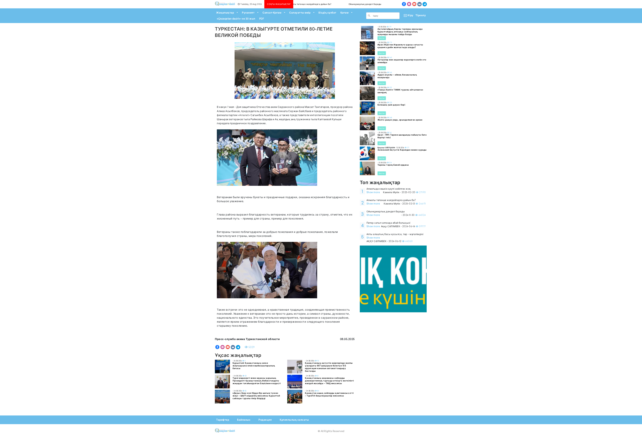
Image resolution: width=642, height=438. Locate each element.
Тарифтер (222, 419)
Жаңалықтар (225, 12)
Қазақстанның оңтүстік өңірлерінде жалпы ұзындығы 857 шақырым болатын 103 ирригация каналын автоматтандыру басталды (329, 367)
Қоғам (344, 12)
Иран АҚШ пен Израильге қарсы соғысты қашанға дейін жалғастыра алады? (400, 46)
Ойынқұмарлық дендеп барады (347, 4)
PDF (261, 18)
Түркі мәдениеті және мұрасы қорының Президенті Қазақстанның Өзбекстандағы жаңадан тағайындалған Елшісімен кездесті (257, 381)
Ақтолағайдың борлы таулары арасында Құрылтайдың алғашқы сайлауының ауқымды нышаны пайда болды (400, 32)
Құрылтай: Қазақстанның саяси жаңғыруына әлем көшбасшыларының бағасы (254, 366)
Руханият (248, 12)
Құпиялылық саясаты (294, 419)
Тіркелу (420, 15)
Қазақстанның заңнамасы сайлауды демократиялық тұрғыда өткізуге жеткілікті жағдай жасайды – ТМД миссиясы (329, 381)
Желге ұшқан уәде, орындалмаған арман (400, 120)
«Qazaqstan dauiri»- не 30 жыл (236, 18)
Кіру (409, 15)
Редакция (265, 419)
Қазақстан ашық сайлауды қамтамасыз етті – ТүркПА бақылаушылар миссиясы (329, 394)
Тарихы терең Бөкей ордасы (393, 165)
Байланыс (243, 419)
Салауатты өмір (299, 12)
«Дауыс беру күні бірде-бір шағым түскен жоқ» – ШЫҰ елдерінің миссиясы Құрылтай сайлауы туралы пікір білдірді (256, 396)
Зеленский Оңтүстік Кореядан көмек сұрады (402, 150)
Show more (373, 192)
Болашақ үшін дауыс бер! (391, 104)
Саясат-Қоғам (271, 12)
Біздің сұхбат (327, 12)
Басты (382, 38)
